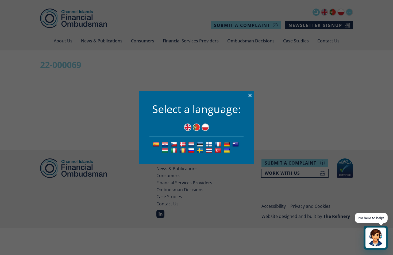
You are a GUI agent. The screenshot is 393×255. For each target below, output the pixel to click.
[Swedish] (201, 150)
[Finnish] (210, 144)
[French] (218, 144)
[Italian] (174, 150)
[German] (227, 144)
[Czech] (174, 144)
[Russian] (192, 150)
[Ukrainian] (227, 150)
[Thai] (210, 150)
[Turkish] (218, 150)
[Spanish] (157, 144)
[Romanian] (183, 150)
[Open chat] (376, 238)
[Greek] (236, 144)
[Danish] (183, 144)
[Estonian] (201, 144)
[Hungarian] (165, 150)
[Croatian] (165, 144)
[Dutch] (192, 144)
